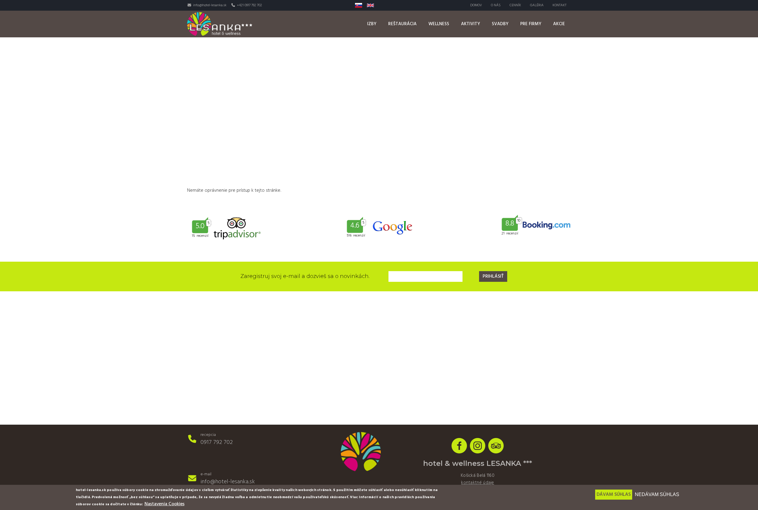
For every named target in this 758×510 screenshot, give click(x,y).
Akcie (559, 24)
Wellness (438, 24)
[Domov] (219, 24)
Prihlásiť (493, 276)
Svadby (500, 24)
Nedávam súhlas (657, 494)
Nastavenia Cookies (164, 504)
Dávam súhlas (614, 494)
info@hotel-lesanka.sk (210, 5)
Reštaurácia (402, 24)
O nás (496, 5)
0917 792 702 (216, 442)
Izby (371, 24)
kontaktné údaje (477, 482)
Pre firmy (530, 24)
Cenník (515, 5)
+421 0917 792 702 (249, 5)
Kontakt (559, 5)
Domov (476, 5)
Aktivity (470, 24)
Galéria (537, 5)
